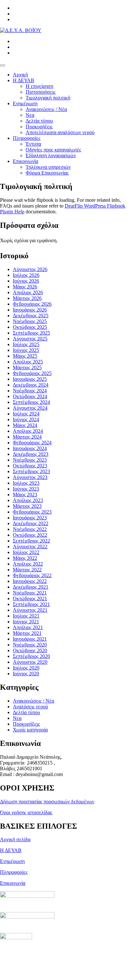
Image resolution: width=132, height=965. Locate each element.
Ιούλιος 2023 (26, 483)
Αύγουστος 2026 (30, 269)
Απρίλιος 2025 (28, 361)
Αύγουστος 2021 (30, 610)
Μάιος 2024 (25, 425)
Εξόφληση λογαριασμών (51, 155)
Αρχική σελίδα (15, 839)
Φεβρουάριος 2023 (32, 512)
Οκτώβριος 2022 (30, 535)
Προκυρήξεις (39, 126)
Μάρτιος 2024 (27, 437)
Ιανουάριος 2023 (30, 517)
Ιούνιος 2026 (26, 281)
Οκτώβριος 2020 (30, 650)
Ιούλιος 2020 (26, 667)
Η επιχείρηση (39, 86)
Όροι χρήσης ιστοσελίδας (26, 812)
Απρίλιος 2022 (28, 564)
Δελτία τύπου (39, 121)
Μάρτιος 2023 (27, 506)
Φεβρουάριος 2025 (32, 373)
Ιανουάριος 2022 (30, 581)
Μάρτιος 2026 (27, 298)
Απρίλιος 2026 (28, 292)
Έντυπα (33, 144)
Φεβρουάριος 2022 (32, 575)
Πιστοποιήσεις (40, 92)
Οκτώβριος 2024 (30, 396)
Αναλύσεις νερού (30, 706)
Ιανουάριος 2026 (30, 309)
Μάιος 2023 (25, 494)
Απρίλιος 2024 (28, 431)
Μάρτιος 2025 (27, 367)
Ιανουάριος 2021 (30, 639)
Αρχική (20, 74)
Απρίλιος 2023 (28, 500)
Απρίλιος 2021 (28, 627)
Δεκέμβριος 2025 (30, 315)
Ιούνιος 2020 (26, 673)
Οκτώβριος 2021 (30, 598)
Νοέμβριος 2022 (30, 529)
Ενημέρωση (25, 103)
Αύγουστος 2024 (30, 408)
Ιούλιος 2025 (26, 344)
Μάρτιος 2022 (27, 569)
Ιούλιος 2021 (26, 616)
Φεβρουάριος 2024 (32, 442)
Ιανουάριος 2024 (30, 448)
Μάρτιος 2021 (27, 633)
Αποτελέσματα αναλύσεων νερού (60, 132)
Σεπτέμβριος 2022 (31, 540)
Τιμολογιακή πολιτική (48, 97)
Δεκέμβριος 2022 (30, 523)
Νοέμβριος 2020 (30, 644)
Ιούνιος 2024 (26, 419)
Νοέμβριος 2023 (30, 460)
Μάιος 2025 (25, 356)
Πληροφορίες (26, 138)
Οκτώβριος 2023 (30, 465)
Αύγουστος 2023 (30, 477)
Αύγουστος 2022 (30, 546)
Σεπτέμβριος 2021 (31, 604)
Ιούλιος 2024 (26, 413)
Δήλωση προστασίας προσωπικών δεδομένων (47, 801)
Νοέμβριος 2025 (30, 321)
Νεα (30, 115)
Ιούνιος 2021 (26, 621)
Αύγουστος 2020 (30, 662)
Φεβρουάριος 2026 (32, 304)
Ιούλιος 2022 (26, 552)
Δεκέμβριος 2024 (30, 385)
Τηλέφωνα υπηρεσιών (48, 167)
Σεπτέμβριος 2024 (31, 402)
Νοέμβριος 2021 (30, 592)
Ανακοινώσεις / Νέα (46, 109)
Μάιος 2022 (25, 558)
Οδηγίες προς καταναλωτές (53, 149)
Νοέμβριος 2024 (30, 390)
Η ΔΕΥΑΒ (23, 80)
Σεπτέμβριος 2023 (31, 471)
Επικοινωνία (25, 161)
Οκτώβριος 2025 (30, 327)
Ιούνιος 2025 (26, 350)
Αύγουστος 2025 (30, 338)
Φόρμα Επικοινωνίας (47, 172)
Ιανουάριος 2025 (30, 379)
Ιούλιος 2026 (26, 275)
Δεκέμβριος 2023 (30, 454)
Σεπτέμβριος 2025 (31, 333)
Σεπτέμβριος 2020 (31, 656)
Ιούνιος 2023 (26, 488)
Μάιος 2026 (25, 286)
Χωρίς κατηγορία (30, 729)
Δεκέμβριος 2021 (30, 587)
